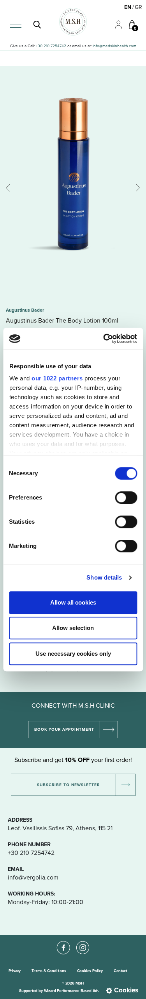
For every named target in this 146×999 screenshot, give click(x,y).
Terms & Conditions (49, 971)
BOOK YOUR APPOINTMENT (64, 729)
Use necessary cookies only (73, 653)
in (94, 45)
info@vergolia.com (33, 877)
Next (136, 188)
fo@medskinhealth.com (116, 45)
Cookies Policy (90, 971)
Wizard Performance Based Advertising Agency (85, 991)
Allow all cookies (73, 602)
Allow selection (73, 627)
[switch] (126, 497)
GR (138, 7)
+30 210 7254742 (51, 45)
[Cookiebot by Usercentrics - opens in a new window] (104, 339)
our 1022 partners (57, 378)
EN (127, 7)
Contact (120, 971)
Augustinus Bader (25, 310)
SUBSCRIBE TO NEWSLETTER (68, 785)
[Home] (73, 22)
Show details (104, 577)
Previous (10, 188)
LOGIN (115, 20)
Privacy (15, 971)
